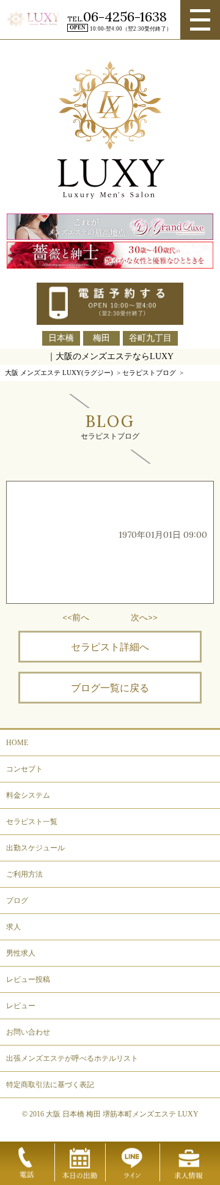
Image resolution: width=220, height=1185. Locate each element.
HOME (17, 742)
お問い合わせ (28, 1032)
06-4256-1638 (125, 16)
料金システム (28, 795)
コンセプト (24, 769)
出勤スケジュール (35, 848)
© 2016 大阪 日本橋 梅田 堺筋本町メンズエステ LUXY (110, 1114)
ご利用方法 (24, 874)
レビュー (20, 1005)
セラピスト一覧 (31, 821)
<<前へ (75, 617)
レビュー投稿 (28, 979)
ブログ (17, 900)
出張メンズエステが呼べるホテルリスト (72, 1058)
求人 (13, 927)
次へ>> (144, 617)
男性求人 (20, 953)
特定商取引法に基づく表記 (50, 1084)
